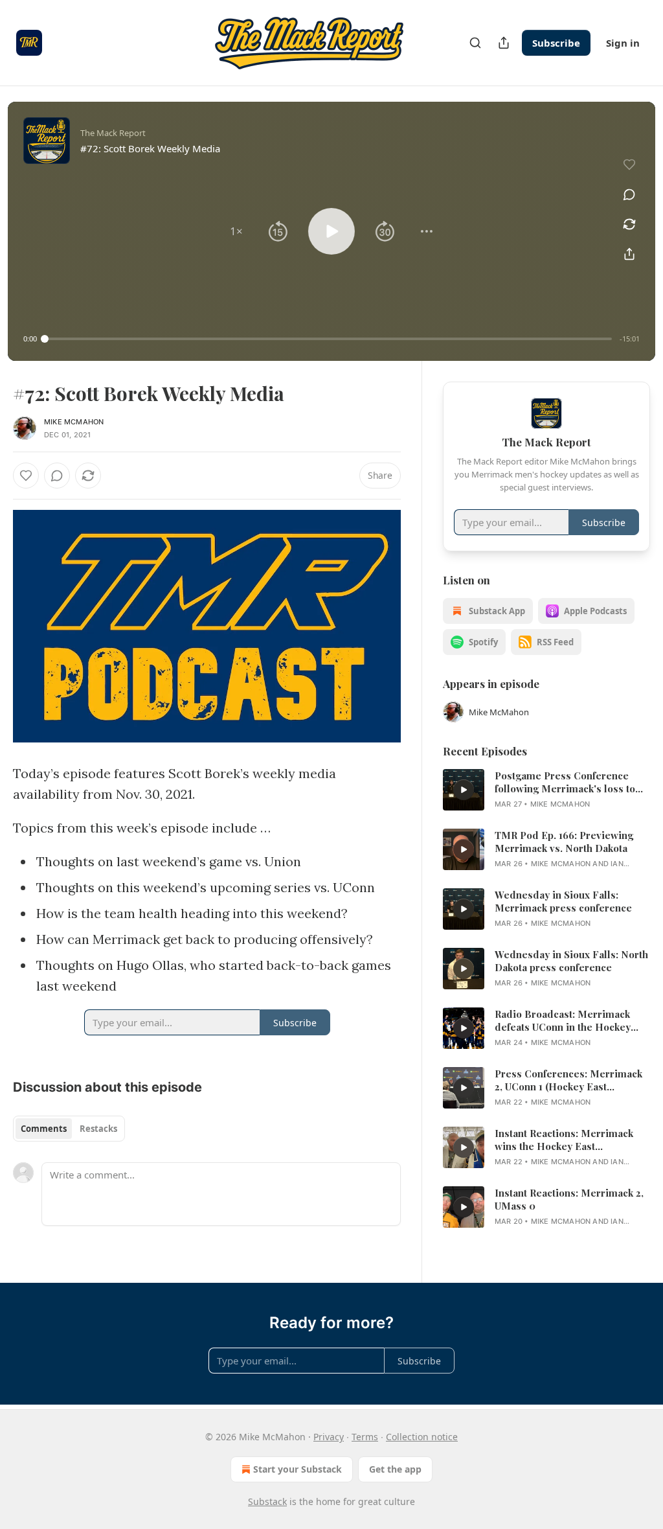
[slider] (328, 338)
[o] (463, 789)
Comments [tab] (44, 1128)
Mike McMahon (74, 421)
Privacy (328, 1437)
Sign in (623, 42)
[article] (546, 790)
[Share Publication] (504, 43)
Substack (267, 1501)
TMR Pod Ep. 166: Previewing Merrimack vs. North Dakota (564, 842)
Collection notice (422, 1437)
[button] (236, 231)
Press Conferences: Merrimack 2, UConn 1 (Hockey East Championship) (568, 1080)
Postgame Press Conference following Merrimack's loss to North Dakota (565, 782)
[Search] (475, 43)
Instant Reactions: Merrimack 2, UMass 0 (569, 1199)
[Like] (26, 476)
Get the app (395, 1469)
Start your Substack (297, 1469)
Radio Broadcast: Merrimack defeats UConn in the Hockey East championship (563, 1020)
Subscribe (556, 42)
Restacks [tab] (98, 1128)
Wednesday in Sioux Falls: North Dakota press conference (571, 961)
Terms (365, 1437)
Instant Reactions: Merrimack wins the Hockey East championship (564, 1140)
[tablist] (69, 1129)
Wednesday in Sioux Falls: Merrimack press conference (563, 901)
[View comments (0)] (629, 194)
